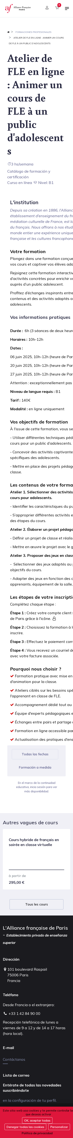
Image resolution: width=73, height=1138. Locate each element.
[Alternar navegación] (67, 10)
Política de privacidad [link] (37, 1133)
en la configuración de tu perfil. (30, 1100)
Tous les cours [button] (36, 904)
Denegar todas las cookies (25, 1127)
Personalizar (59, 1127)
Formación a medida (35, 767)
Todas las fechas (35, 754)
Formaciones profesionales (33, 32)
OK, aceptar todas (37, 1120)
